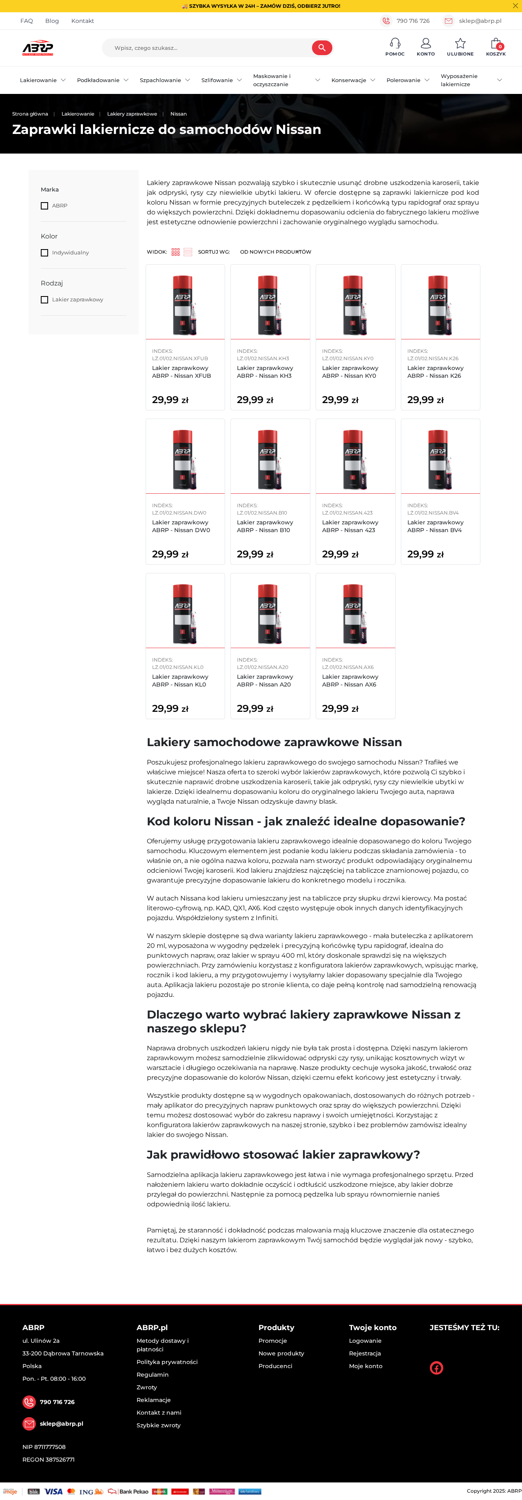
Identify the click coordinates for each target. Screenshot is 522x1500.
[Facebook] (436, 1368)
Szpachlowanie (160, 80)
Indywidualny (70, 252)
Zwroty (147, 1387)
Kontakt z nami (159, 1412)
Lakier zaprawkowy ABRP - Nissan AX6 (350, 680)
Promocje (273, 1340)
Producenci (275, 1366)
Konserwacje (349, 80)
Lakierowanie (38, 80)
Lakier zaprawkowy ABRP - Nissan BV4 (435, 526)
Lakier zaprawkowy (77, 299)
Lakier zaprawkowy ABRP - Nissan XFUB (181, 371)
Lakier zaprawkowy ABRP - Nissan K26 (435, 371)
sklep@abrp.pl (480, 21)
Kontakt (82, 21)
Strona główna (30, 114)
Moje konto (366, 1366)
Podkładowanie (98, 80)
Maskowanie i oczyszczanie (272, 80)
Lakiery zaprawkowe (132, 114)
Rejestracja (365, 1353)
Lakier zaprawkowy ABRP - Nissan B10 (265, 526)
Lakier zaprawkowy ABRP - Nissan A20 (265, 680)
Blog (52, 21)
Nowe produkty (281, 1353)
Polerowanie (403, 80)
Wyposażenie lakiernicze (459, 80)
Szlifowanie (217, 80)
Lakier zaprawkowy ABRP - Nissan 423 (350, 526)
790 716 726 (413, 21)
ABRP (59, 205)
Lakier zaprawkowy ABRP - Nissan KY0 (350, 371)
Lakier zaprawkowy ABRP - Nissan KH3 (265, 371)
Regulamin (153, 1374)
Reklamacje (154, 1400)
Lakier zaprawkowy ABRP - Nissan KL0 (180, 680)
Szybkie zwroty (159, 1425)
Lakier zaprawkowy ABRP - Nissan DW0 (181, 526)
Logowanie (365, 1340)
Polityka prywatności (167, 1362)
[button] (395, 48)
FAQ (26, 21)
